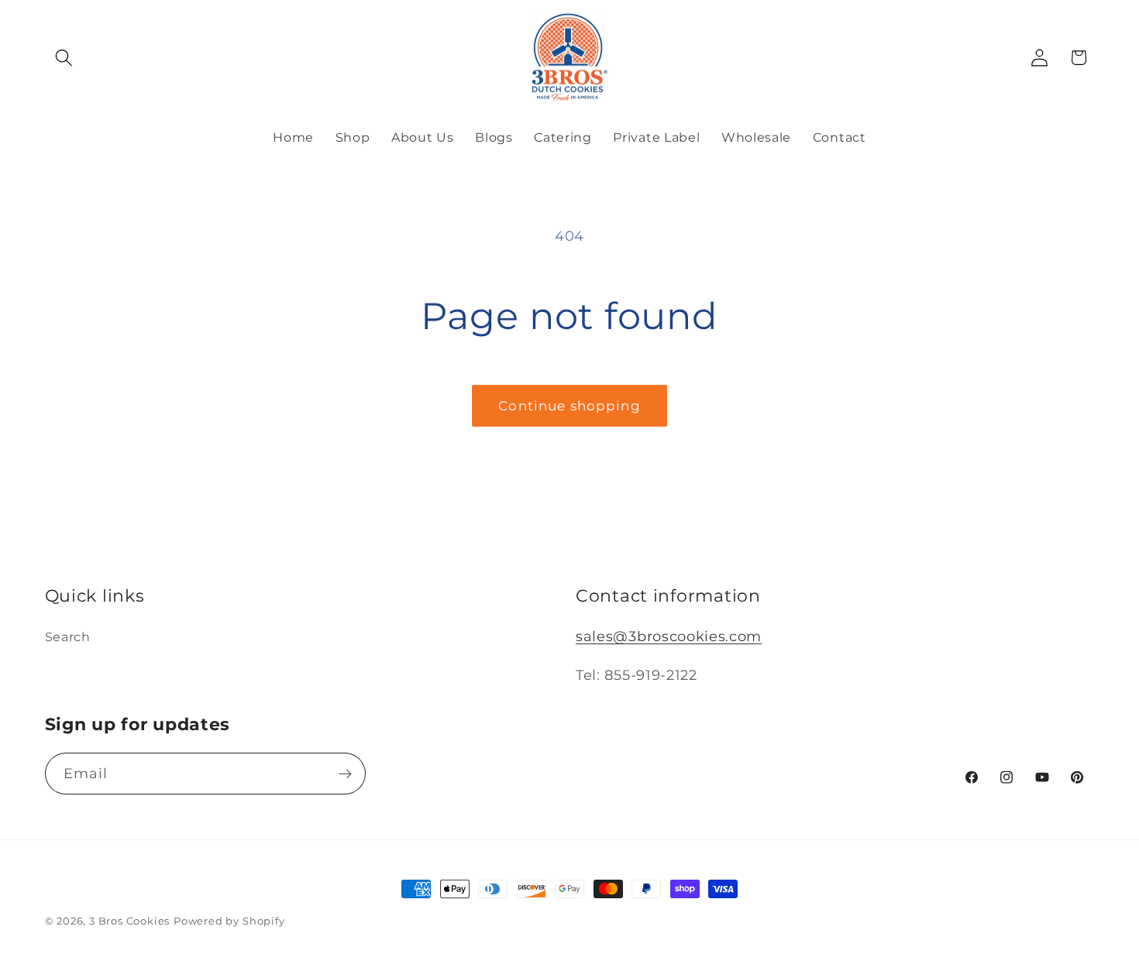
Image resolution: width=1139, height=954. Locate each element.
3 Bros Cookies (129, 921)
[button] (64, 57)
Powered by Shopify (229, 921)
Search (68, 636)
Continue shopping (569, 405)
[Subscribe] (345, 773)
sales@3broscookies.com (669, 636)
